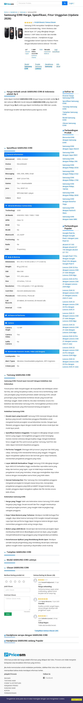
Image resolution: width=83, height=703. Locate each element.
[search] (64, 3)
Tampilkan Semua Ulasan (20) (46, 631)
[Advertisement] (70, 54)
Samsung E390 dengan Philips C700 (70, 178)
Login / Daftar (71, 3)
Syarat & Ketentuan (12, 683)
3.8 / (39, 22)
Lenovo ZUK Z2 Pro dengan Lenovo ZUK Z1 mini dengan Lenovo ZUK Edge (70, 271)
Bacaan (7, 678)
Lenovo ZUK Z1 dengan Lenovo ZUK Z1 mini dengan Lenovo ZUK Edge (70, 317)
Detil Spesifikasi (56, 50)
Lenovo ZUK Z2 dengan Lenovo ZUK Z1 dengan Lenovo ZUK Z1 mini (70, 294)
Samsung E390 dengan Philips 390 (70, 160)
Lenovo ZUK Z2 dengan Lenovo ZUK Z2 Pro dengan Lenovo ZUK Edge (70, 351)
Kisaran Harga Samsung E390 (68, 97)
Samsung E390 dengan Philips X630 (70, 194)
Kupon (7, 690)
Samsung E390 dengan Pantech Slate (69, 210)
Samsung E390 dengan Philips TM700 (68, 186)
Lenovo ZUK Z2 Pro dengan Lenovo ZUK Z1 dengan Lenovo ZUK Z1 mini (70, 340)
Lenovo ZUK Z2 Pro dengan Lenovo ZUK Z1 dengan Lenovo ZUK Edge (70, 283)
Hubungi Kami (9, 688)
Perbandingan (10, 693)
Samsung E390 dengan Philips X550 (70, 166)
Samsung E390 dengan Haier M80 (70, 218)
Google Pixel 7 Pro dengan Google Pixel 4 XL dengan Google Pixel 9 (70, 260)
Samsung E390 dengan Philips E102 (70, 172)
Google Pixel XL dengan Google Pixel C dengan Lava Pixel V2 (70, 237)
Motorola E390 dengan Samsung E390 (69, 140)
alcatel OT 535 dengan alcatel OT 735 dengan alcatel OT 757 (70, 248)
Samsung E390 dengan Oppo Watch (71, 147)
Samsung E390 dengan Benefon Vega (69, 201)
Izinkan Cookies (76, 700)
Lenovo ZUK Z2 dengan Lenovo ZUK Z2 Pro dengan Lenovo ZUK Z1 (70, 306)
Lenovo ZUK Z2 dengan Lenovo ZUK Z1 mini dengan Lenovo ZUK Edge (70, 328)
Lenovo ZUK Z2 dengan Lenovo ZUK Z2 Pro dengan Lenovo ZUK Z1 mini (70, 363)
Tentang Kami (10, 681)
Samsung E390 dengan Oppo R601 (70, 153)
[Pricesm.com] (9, 4)
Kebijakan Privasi (11, 686)
